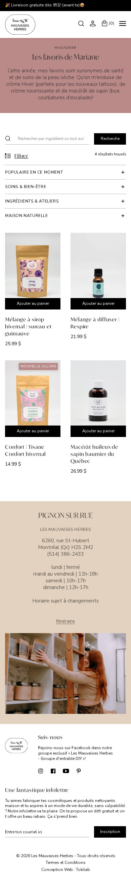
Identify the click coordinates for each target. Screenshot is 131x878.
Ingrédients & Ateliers (31, 201)
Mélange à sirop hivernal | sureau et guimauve (28, 326)
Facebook (53, 770)
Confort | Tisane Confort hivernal (25, 450)
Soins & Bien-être (25, 186)
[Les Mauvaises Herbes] (20, 24)
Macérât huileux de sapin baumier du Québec (94, 453)
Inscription (110, 831)
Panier (111, 23)
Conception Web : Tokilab (65, 869)
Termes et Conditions (66, 862)
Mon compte (94, 23)
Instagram (40, 770)
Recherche (82, 23)
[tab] (65, 172)
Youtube (66, 770)
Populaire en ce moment (34, 172)
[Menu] (122, 24)
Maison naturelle (26, 215)
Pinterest (78, 770)
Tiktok (91, 770)
